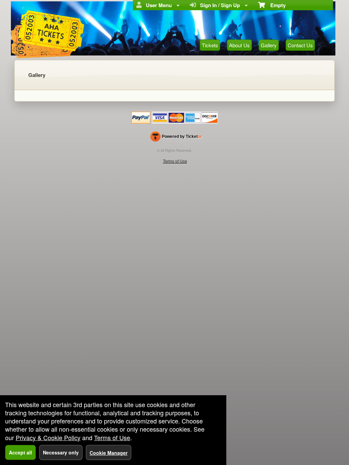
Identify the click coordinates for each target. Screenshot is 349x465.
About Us (239, 45)
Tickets (210, 45)
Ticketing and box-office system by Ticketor (176, 138)
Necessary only (61, 452)
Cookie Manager (108, 452)
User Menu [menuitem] (157, 5)
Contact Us (300, 45)
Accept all (20, 452)
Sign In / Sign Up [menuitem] (218, 5)
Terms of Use (175, 160)
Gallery (269, 45)
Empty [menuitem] (275, 5)
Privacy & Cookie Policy (48, 437)
